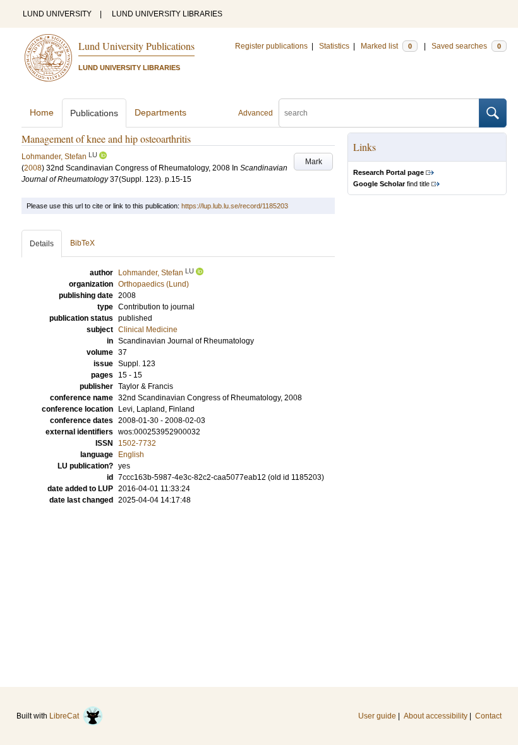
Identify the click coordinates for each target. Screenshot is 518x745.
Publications (94, 113)
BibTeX (82, 243)
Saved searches (466, 46)
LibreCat (66, 716)
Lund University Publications (136, 45)
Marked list (386, 46)
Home (42, 112)
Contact (488, 716)
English (131, 454)
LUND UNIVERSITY (57, 13)
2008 (33, 168)
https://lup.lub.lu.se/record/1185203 (234, 206)
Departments (160, 112)
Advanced (255, 113)
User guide (377, 716)
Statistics (334, 46)
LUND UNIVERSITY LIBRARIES (167, 13)
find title (391, 184)
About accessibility (435, 716)
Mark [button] (313, 161)
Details (42, 243)
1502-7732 (137, 443)
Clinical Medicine (148, 329)
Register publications (271, 46)
